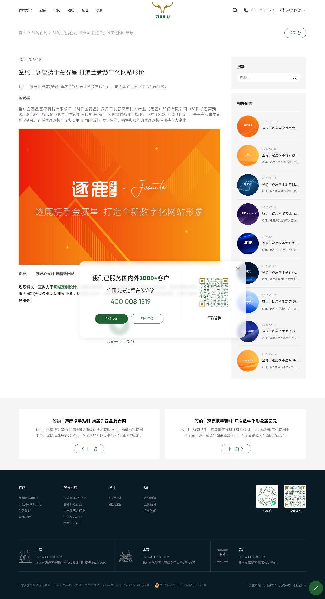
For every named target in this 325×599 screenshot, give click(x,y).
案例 (57, 10)
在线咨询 (111, 319)
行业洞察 (150, 510)
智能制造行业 (73, 504)
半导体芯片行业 (74, 510)
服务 (42, 10)
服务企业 (115, 504)
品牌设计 (25, 510)
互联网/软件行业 (75, 498)
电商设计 (25, 517)
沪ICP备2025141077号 (132, 585)
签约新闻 (39, 32)
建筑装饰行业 (73, 517)
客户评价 (115, 498)
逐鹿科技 (255, 586)
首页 (22, 32)
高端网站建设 (28, 498)
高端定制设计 (65, 287)
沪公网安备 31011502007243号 (183, 585)
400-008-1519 (262, 10)
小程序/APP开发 (30, 504)
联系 (99, 10)
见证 (85, 10)
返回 (293, 32)
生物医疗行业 (73, 523)
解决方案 (25, 10)
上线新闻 (150, 504)
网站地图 (300, 586)
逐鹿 (71, 10)
